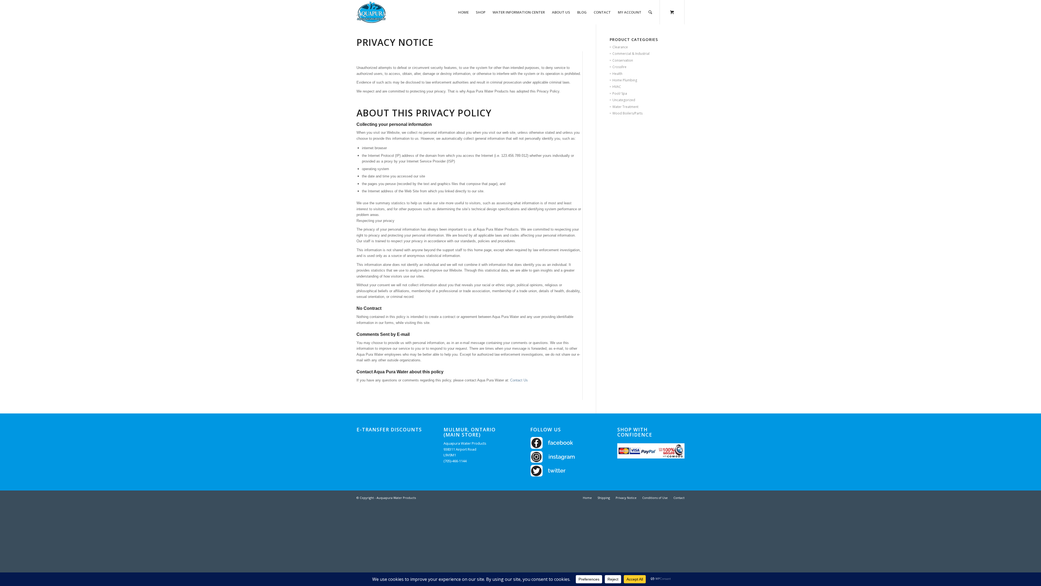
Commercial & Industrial (631, 53)
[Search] (650, 12)
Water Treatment (625, 106)
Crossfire (619, 67)
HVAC (616, 86)
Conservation (622, 60)
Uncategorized (623, 100)
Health (617, 73)
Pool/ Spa (619, 93)
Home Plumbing (624, 80)
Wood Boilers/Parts (627, 113)
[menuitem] (463, 12)
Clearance (620, 47)
